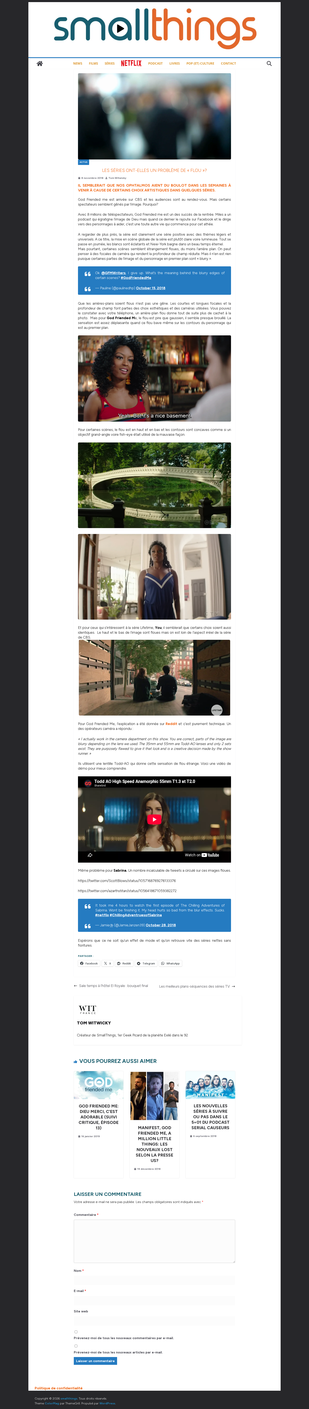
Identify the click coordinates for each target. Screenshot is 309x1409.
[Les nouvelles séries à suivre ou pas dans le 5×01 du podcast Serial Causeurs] (210, 1073)
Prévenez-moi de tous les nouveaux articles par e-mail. (118, 1352)
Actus (83, 162)
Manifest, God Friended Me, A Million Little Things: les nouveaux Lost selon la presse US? (154, 1144)
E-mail (80, 1291)
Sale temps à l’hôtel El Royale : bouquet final (113, 986)
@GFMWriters (113, 273)
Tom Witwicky (117, 178)
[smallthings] (40, 63)
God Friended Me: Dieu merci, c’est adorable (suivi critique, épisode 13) (99, 1117)
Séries (110, 63)
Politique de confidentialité (59, 1388)
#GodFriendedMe (136, 278)
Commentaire (86, 1215)
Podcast (155, 63)
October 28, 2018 (161, 925)
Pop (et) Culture (200, 63)
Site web (81, 1311)
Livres (174, 63)
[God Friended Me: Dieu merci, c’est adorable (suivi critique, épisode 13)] (98, 1073)
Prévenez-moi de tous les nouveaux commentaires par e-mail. (124, 1338)
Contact (228, 63)
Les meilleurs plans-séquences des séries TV (194, 986)
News (77, 63)
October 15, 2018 (150, 288)
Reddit (171, 724)
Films (93, 63)
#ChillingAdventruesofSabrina (136, 915)
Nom (79, 1271)
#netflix (102, 915)
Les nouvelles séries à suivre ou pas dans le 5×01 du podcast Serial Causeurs (210, 1116)
